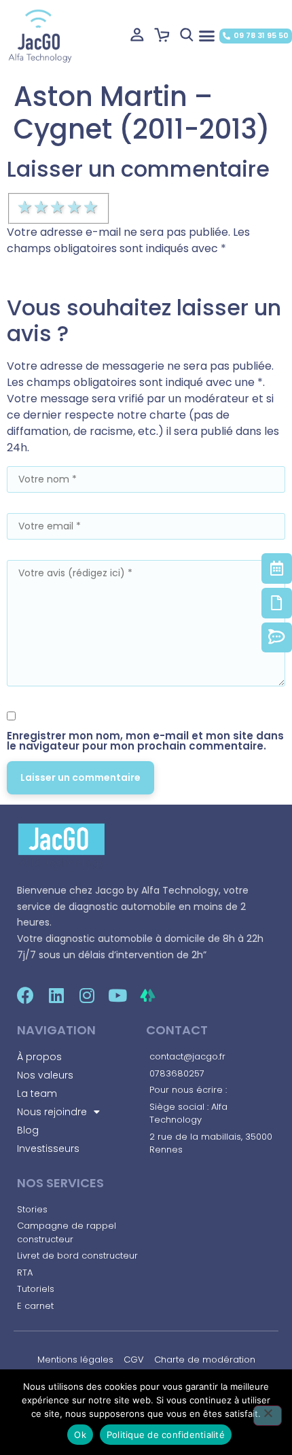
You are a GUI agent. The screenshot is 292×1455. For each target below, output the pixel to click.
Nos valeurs (45, 1075)
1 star (26, 207)
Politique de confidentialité (166, 1434)
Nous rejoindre (52, 1112)
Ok (80, 1434)
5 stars (92, 207)
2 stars (42, 207)
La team (37, 1093)
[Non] (267, 1415)
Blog (28, 1130)
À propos (39, 1057)
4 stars (75, 207)
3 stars (58, 207)
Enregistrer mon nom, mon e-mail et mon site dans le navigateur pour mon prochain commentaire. (145, 741)
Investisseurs (48, 1148)
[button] (206, 36)
